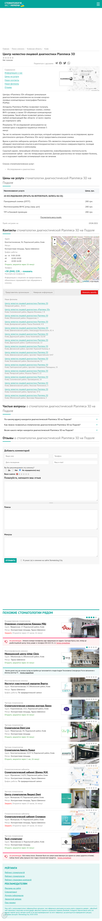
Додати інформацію (14, 895)
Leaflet (86, 281)
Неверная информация (43, 292)
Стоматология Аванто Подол (20, 750)
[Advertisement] (51, 26)
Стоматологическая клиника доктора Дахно (28, 705)
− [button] (55, 243)
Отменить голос (17, 474)
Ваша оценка (9, 474)
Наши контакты (12, 80)
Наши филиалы (12, 83)
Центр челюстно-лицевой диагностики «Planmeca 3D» (27, 309)
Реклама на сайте (13, 888)
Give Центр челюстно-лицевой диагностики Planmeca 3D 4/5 (26, 474)
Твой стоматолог (13, 838)
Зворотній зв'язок (13, 899)
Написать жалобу (89, 292)
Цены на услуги (12, 76)
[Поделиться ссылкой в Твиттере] (64, 64)
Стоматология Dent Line (17, 727)
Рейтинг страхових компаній (18, 879)
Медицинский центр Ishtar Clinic (22, 653)
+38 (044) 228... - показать (18, 272)
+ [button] (55, 239)
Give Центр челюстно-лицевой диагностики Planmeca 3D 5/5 (28, 474)
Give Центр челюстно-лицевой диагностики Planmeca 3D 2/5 (22, 474)
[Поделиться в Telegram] (56, 64)
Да (9, 470)
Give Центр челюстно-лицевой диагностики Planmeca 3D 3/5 (24, 474)
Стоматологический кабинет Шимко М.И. (26, 772)
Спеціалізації (11, 891)
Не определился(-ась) (31, 470)
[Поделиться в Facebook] (60, 64)
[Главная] (16, 3)
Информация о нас (13, 72)
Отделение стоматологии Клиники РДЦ (25, 623)
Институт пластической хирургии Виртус (26, 683)
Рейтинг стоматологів (15, 876)
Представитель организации (17, 292)
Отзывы (8, 87)
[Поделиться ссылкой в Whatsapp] (68, 64)
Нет (16, 470)
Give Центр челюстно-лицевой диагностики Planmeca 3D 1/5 (19, 474)
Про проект (10, 902)
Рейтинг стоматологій (15, 872)
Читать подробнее (63, 643)
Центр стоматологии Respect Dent (23, 794)
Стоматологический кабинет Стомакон (25, 816)
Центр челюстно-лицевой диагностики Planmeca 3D (26, 303)
